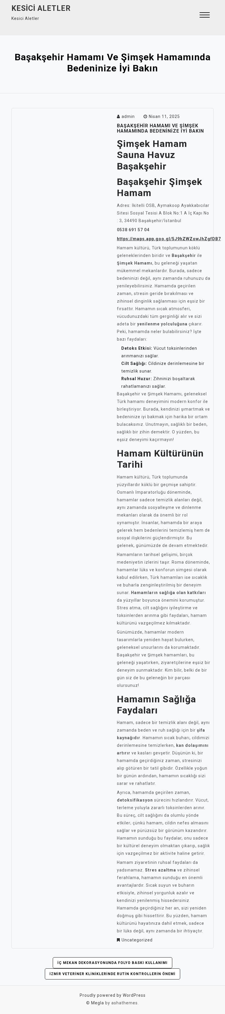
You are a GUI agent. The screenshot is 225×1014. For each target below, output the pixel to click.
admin (128, 116)
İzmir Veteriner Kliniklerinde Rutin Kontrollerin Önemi (112, 974)
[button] (205, 16)
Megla (97, 1003)
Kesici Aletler (41, 8)
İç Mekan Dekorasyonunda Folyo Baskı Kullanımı (112, 963)
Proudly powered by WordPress (113, 995)
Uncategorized (137, 940)
